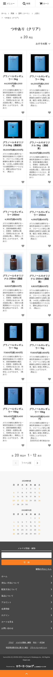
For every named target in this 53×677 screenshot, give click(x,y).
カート (46, 3)
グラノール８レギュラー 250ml (40, 213)
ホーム (4, 13)
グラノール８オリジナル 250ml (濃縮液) (40, 278)
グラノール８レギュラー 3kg (40, 78)
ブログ (11, 642)
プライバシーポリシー (38, 647)
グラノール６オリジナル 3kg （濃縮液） (40, 145)
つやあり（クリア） (12, 18)
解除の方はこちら (44, 569)
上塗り (37, 13)
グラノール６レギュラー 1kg (13, 346)
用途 (12, 13)
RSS (34, 642)
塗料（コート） (24, 13)
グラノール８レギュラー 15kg (40, 410)
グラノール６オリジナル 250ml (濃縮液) (13, 278)
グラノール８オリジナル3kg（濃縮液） (13, 144)
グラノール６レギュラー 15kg (13, 410)
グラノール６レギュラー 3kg (13, 77)
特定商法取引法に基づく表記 (17, 647)
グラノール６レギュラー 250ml (13, 213)
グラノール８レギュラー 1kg (40, 346)
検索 (28, 3)
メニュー (10, 3)
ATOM (42, 642)
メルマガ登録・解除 (23, 642)
